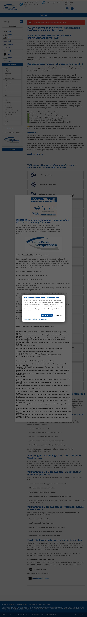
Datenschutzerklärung (31, 319)
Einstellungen (58, 315)
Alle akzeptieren (47, 315)
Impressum (43, 319)
